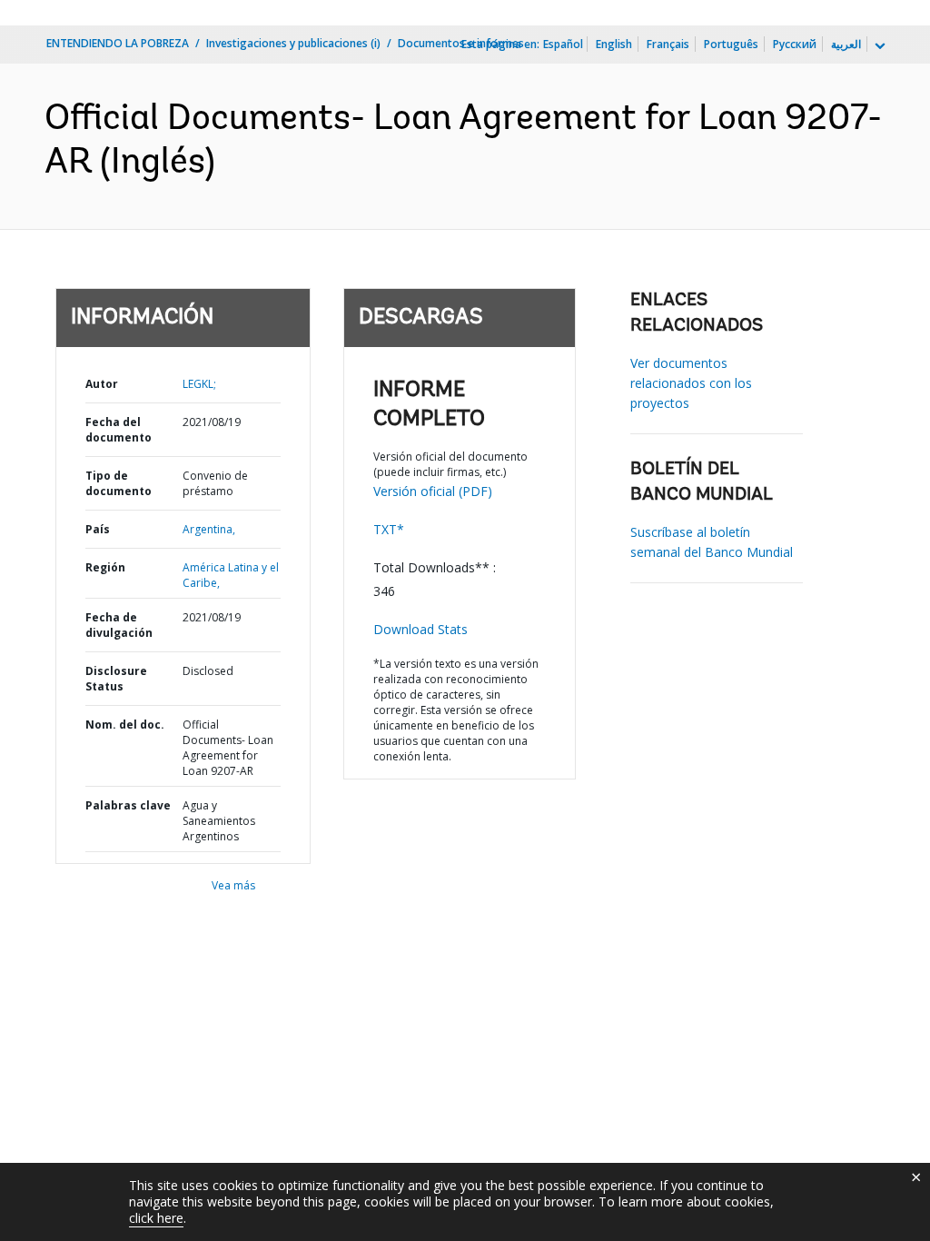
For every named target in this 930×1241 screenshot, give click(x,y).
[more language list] (878, 46)
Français (668, 44)
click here (156, 1217)
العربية (846, 44)
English (614, 44)
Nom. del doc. (124, 724)
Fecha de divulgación (119, 625)
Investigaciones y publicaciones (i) (293, 43)
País (97, 529)
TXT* (388, 529)
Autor (101, 384)
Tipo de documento (118, 483)
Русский (794, 44)
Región (105, 567)
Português (731, 44)
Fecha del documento (118, 429)
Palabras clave (128, 805)
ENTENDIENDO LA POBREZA (117, 43)
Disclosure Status (116, 678)
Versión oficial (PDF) (432, 491)
